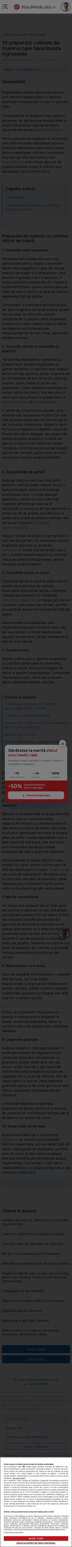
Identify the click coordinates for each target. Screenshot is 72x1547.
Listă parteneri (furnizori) (13, 1532)
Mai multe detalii (19, 1478)
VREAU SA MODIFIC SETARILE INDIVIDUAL (36, 1543)
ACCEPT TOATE (36, 1538)
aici (63, 1494)
